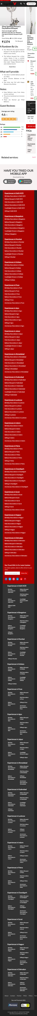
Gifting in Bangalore (10, 234)
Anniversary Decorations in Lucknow (15, 418)
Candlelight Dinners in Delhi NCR (15, 208)
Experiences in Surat (12, 492)
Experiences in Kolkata (13, 262)
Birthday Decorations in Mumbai (14, 242)
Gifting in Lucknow (10, 415)
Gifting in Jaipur (9, 349)
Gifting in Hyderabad (11, 395)
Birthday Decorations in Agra (13, 311)
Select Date (29, 117)
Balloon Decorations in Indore (13, 435)
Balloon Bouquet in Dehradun (13, 543)
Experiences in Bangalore (14, 216)
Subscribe (24, 573)
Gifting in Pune (9, 300)
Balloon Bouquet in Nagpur (13, 520)
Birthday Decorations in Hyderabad (15, 380)
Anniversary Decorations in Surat (14, 509)
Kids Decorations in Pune (12, 294)
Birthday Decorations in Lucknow (14, 403)
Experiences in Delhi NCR (14, 193)
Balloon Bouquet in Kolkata (13, 268)
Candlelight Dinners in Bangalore (14, 231)
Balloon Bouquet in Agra (12, 314)
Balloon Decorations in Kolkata (14, 274)
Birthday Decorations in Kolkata (14, 265)
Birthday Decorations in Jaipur (14, 334)
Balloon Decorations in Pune (13, 297)
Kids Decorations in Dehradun (14, 546)
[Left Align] (3, 119)
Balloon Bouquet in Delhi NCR (14, 199)
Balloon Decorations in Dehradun (14, 549)
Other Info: (30, 150)
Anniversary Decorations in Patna (15, 464)
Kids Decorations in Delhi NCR (14, 202)
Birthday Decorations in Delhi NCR (15, 196)
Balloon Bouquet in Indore (12, 429)
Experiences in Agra (12, 308)
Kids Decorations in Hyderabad (14, 386)
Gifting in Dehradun (10, 552)
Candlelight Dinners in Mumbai (14, 254)
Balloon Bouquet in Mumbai (13, 245)
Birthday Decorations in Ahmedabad (15, 357)
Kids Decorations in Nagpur (13, 523)
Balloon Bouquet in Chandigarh (14, 474)
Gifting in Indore (9, 438)
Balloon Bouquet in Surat (12, 497)
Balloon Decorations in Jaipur (13, 343)
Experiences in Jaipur (12, 331)
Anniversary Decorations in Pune (14, 303)
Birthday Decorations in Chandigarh (15, 471)
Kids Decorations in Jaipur (12, 340)
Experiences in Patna (12, 446)
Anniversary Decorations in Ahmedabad (16, 372)
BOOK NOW (32, 126)
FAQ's (25, 996)
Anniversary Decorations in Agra (14, 326)
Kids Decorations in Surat (12, 500)
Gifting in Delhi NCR (11, 211)
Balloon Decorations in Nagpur (14, 526)
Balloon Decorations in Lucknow (14, 412)
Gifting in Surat (9, 506)
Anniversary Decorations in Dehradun (16, 555)
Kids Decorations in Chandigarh (14, 477)
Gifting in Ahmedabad (11, 369)
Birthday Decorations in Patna (13, 448)
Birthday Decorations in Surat (13, 494)
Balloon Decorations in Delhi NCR (15, 205)
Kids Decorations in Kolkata (13, 271)
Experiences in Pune (12, 285)
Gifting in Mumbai (10, 257)
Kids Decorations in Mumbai (13, 248)
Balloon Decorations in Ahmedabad (15, 366)
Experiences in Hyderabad (14, 377)
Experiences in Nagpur (13, 515)
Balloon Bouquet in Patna (12, 452)
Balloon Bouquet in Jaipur (12, 337)
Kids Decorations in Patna (12, 455)
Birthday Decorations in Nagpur (14, 517)
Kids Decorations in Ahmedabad (14, 363)
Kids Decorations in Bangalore (14, 225)
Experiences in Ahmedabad (14, 354)
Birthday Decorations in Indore (14, 426)
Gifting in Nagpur (10, 529)
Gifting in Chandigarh (11, 484)
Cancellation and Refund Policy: (32, 137)
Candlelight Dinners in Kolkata (14, 277)
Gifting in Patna (9, 461)
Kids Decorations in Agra (12, 317)
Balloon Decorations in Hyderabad (15, 389)
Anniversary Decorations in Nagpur (15, 532)
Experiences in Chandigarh (14, 469)
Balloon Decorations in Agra (13, 320)
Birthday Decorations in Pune (13, 288)
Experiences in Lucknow (13, 400)
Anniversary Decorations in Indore (15, 441)
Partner (19, 996)
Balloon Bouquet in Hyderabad (14, 383)
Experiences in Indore (12, 423)
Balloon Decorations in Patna (13, 458)
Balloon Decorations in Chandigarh (15, 481)
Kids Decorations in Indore (12, 432)
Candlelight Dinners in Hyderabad (15, 392)
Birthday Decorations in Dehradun (15, 540)
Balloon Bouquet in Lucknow (13, 406)
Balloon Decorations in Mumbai (14, 251)
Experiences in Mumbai (13, 239)
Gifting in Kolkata (10, 280)
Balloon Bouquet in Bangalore (13, 222)
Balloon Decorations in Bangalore (14, 228)
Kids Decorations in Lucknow (13, 409)
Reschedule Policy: (31, 144)
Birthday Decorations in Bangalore (15, 219)
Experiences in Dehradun (14, 538)
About (6, 996)
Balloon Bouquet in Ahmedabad (14, 360)
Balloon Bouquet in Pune (12, 291)
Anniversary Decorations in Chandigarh (16, 487)
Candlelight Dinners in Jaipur (13, 346)
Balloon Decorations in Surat (13, 503)
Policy (30, 996)
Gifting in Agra (9, 323)
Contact (12, 996)
